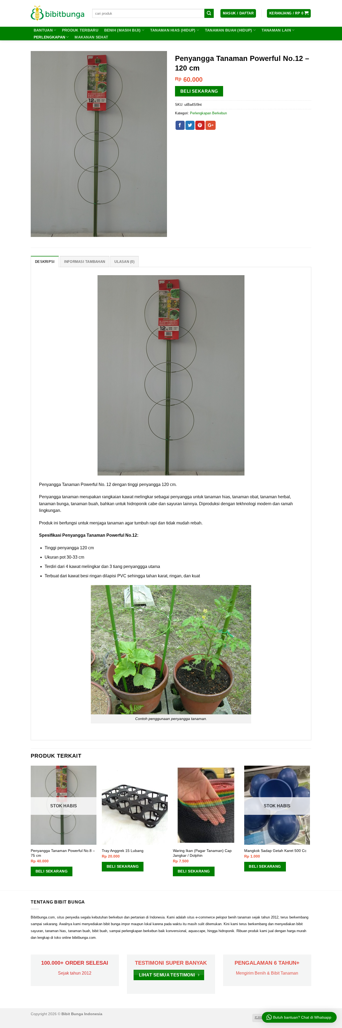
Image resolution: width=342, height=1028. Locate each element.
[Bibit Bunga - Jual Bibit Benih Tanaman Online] (57, 13)
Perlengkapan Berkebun (208, 113)
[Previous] (31, 827)
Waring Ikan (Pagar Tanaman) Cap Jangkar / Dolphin (202, 853)
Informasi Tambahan (84, 262)
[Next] (310, 827)
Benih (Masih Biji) (122, 30)
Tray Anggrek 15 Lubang (122, 850)
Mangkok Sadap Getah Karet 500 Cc (275, 850)
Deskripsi (45, 262)
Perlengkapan (49, 37)
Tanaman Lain (276, 30)
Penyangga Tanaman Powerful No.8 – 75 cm (63, 853)
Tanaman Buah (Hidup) (228, 30)
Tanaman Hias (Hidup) (173, 30)
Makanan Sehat (91, 37)
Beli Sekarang (199, 91)
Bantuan (43, 30)
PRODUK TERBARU (80, 30)
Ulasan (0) (124, 262)
